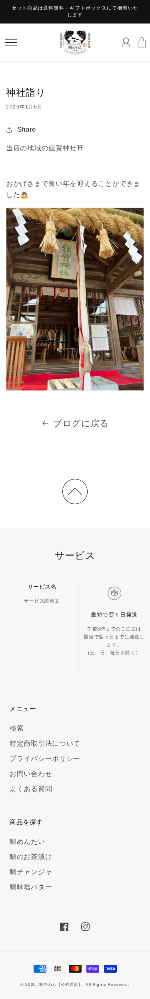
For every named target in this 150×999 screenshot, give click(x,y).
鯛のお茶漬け (31, 857)
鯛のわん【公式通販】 (60, 984)
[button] (11, 42)
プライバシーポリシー (45, 759)
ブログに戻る (81, 423)
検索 (17, 728)
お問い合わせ (31, 774)
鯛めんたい (27, 841)
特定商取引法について (45, 743)
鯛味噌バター (31, 887)
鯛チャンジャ (31, 872)
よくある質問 (31, 789)
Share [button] (26, 129)
